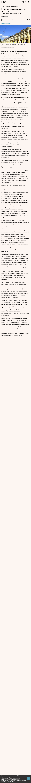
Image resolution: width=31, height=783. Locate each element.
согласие (17, 778)
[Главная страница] (1, 2)
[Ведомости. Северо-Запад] (4, 2)
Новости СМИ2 (5, 347)
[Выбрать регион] (26, 2)
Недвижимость (14, 6)
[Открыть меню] (29, 2)
